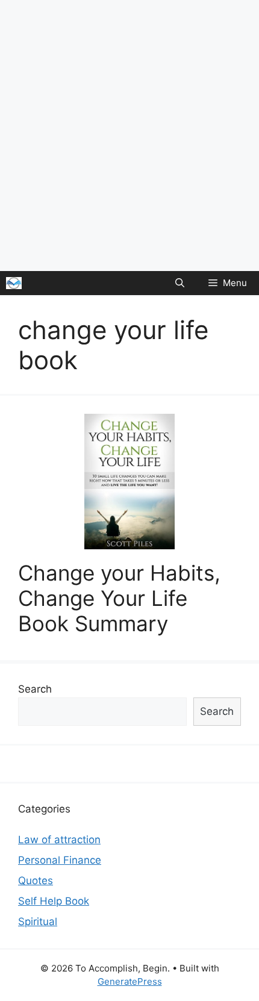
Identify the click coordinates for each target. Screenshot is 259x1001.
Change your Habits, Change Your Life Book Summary (119, 598)
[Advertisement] (129, 135)
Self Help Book (53, 901)
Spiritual (37, 921)
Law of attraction (59, 840)
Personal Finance (59, 860)
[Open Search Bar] (179, 283)
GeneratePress (130, 981)
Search (35, 689)
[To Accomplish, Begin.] (14, 283)
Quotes (35, 881)
